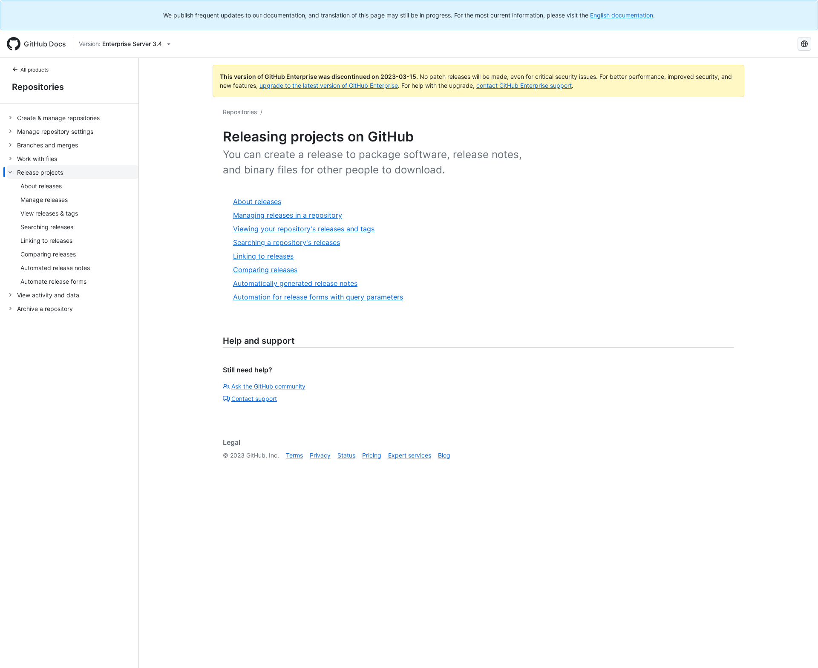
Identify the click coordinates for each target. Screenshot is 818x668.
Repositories (38, 87)
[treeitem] (72, 117)
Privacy (320, 455)
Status (346, 455)
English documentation (621, 15)
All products (34, 69)
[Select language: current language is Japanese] (804, 44)
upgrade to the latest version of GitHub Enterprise (328, 85)
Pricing (371, 455)
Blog (444, 455)
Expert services (409, 455)
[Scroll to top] (799, 649)
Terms (294, 455)
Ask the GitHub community (268, 386)
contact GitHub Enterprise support (524, 85)
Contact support (254, 398)
